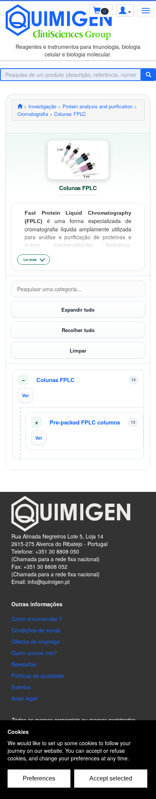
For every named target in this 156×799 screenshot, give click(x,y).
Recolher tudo (78, 330)
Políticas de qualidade (37, 675)
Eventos (21, 687)
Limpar (78, 350)
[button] (78, 388)
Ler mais (30, 259)
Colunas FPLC (55, 380)
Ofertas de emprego (35, 641)
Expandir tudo (78, 309)
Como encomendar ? (36, 619)
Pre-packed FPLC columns (85, 422)
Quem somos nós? (34, 653)
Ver (25, 395)
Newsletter (24, 664)
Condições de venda (36, 630)
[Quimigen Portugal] (19, 106)
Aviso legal (24, 698)
